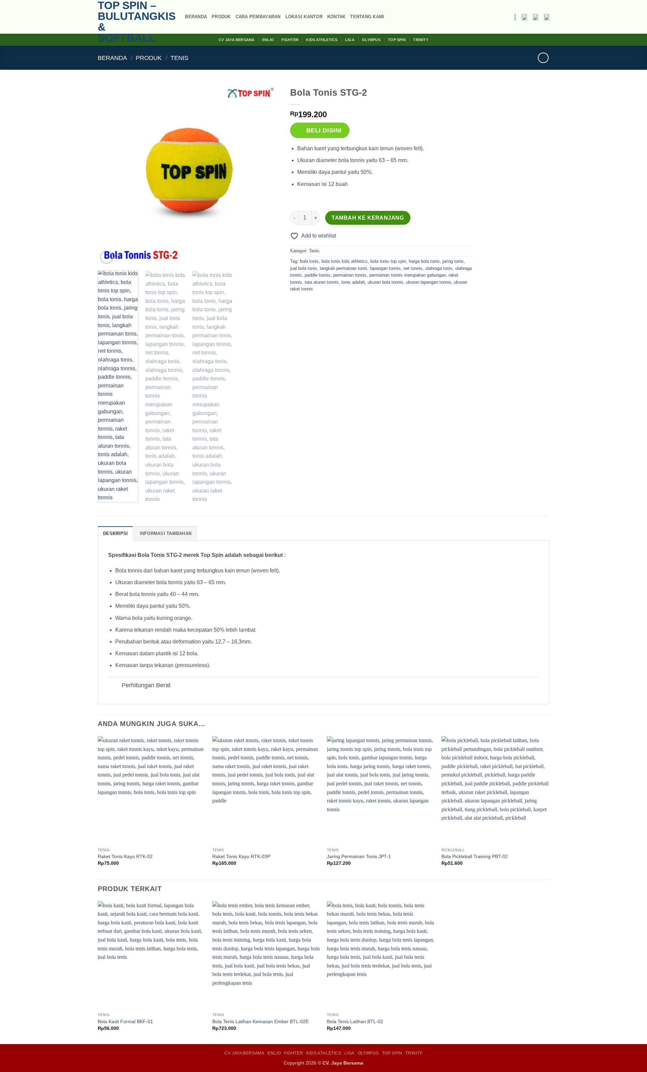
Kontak (336, 16)
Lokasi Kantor (303, 16)
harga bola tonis (424, 261)
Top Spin (397, 40)
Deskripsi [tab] (115, 533)
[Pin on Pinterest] (332, 304)
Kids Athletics (321, 40)
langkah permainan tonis (343, 268)
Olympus (371, 40)
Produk (221, 16)
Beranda (196, 16)
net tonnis (413, 268)
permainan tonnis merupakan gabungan (407, 275)
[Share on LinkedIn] (344, 304)
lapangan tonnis (385, 268)
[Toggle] (114, 686)
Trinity (420, 40)
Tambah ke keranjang (368, 218)
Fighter (290, 40)
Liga (350, 40)
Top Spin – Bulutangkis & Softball (131, 21)
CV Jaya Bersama (236, 40)
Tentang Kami (367, 16)
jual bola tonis (303, 268)
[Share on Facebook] (296, 304)
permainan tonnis (350, 275)
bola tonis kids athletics (344, 261)
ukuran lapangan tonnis (428, 282)
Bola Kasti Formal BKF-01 (125, 1021)
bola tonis (309, 261)
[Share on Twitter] (308, 304)
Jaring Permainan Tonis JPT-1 (359, 856)
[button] (106, 257)
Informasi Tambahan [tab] (166, 533)
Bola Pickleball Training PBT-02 (474, 856)
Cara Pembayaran (258, 16)
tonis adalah (353, 282)
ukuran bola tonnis (385, 282)
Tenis (179, 57)
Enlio (268, 40)
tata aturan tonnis (322, 282)
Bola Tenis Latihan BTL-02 (355, 1021)
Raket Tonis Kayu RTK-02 (125, 856)
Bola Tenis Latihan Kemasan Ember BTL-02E (260, 1021)
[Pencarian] (177, 16)
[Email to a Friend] (320, 304)
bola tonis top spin (388, 261)
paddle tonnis (318, 275)
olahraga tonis (439, 268)
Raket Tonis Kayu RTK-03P (241, 856)
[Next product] (543, 58)
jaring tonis (453, 261)
